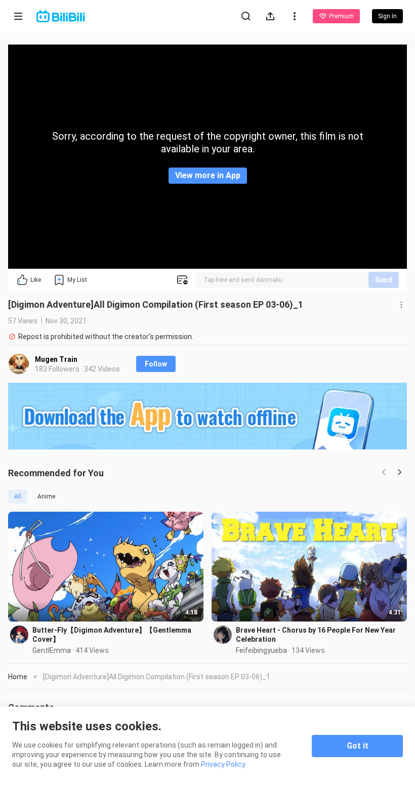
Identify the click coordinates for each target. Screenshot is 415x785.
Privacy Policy (223, 764)
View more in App (207, 175)
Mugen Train (56, 359)
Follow (156, 364)
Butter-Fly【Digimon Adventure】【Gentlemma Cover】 (111, 634)
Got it (357, 746)
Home (17, 677)
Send (383, 280)
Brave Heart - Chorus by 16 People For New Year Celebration (316, 634)
